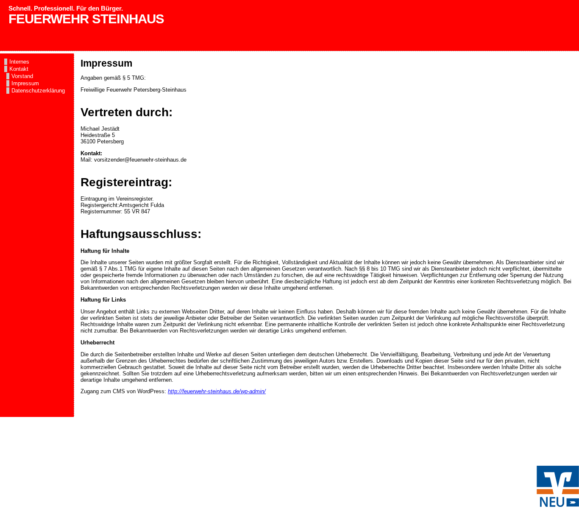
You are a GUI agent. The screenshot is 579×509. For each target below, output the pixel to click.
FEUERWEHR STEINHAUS (86, 18)
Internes (19, 62)
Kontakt (18, 69)
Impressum (25, 83)
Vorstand (22, 76)
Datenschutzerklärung (38, 90)
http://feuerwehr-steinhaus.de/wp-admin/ (217, 391)
